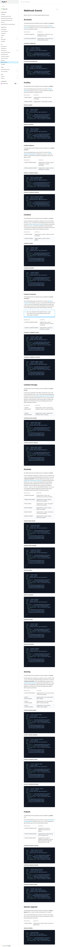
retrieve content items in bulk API (36, 224)
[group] (39, 52)
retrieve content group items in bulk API (44, 396)
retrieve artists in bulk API (30, 683)
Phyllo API (5, 9)
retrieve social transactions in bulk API (33, 480)
